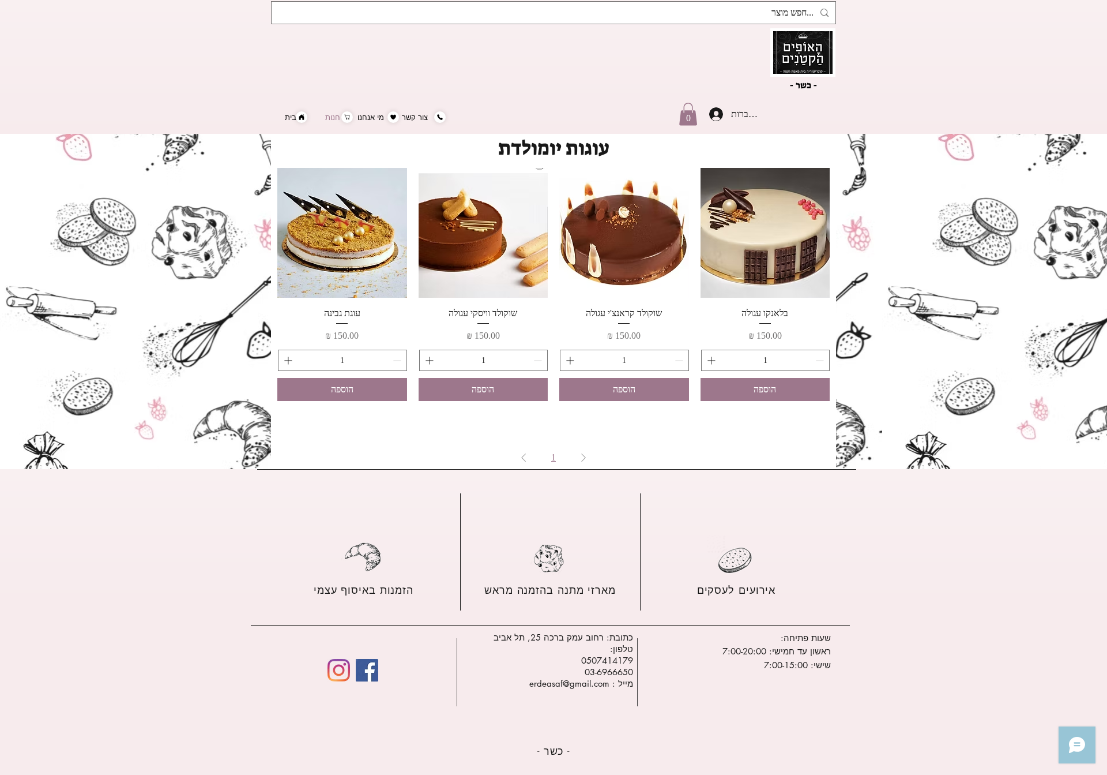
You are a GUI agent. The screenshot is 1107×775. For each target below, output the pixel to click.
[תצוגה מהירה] (765, 233)
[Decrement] (821, 360)
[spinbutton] (765, 360)
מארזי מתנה (585, 590)
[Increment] (710, 360)
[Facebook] (367, 670)
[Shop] (347, 117)
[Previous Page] (583, 457)
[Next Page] (523, 457)
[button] (688, 114)
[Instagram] (338, 670)
